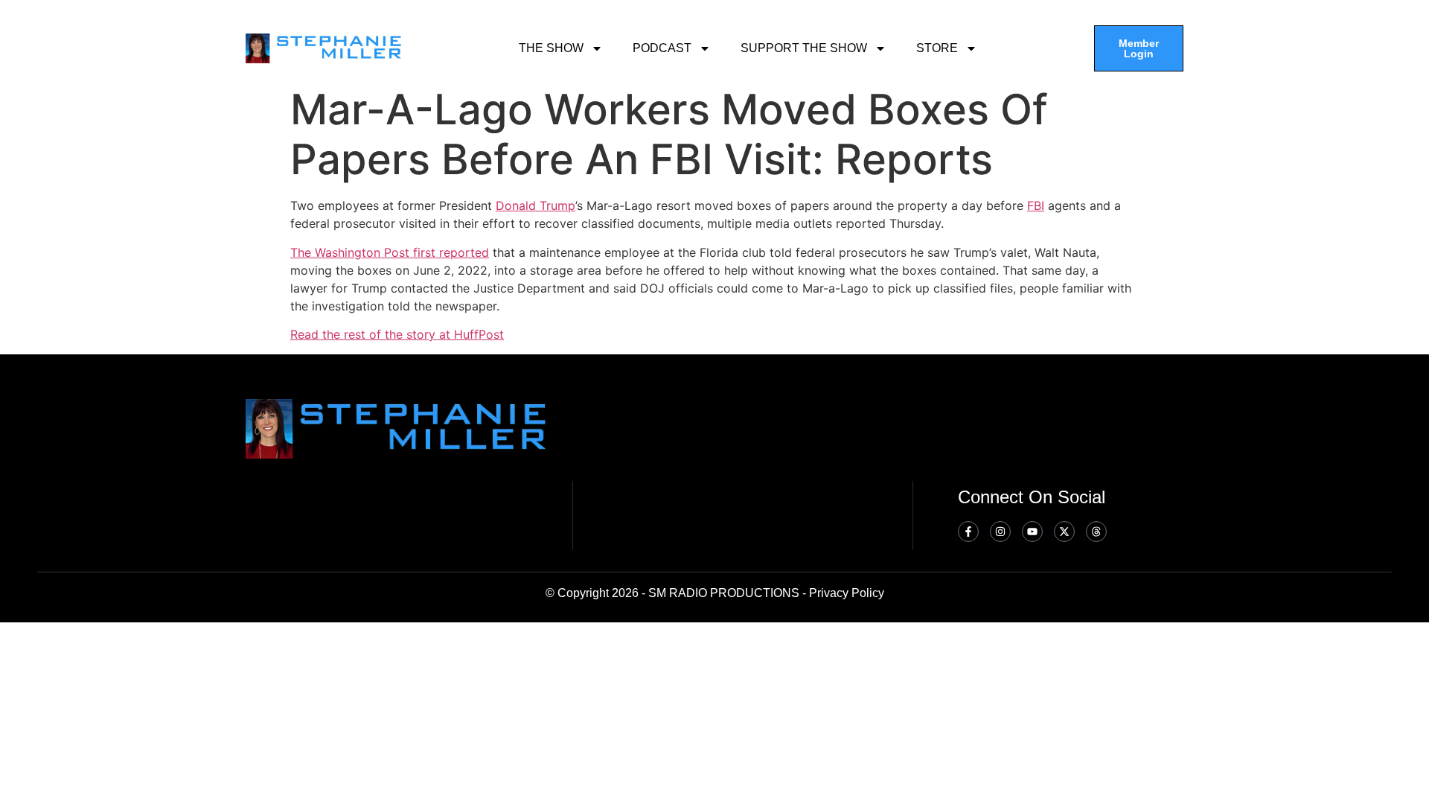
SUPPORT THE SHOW (804, 48)
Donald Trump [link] (535, 205)
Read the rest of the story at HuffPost (397, 334)
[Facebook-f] (968, 531)
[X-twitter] (1064, 531)
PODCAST (662, 48)
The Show (551, 48)
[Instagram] (1000, 531)
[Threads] (1096, 531)
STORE (937, 48)
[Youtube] (1032, 531)
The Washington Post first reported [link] (389, 252)
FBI (1035, 205)
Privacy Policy (846, 593)
